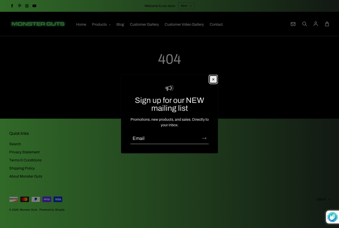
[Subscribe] (204, 138)
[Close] (213, 79)
